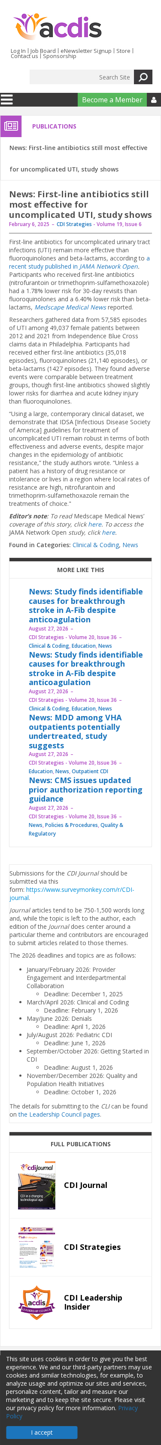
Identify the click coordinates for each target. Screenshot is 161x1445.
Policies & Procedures (71, 825)
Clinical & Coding (96, 545)
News (130, 545)
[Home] (57, 27)
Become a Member (112, 99)
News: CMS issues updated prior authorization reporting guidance (86, 789)
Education (84, 645)
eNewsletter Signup (86, 50)
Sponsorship (59, 55)
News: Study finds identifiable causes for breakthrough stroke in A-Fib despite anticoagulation (86, 605)
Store (123, 50)
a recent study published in (79, 262)
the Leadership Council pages (59, 1114)
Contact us (24, 55)
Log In (18, 50)
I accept (42, 1432)
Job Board (43, 50)
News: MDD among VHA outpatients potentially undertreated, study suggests (75, 731)
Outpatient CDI (90, 771)
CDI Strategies (74, 224)
